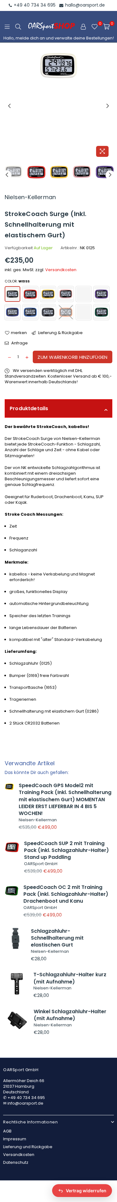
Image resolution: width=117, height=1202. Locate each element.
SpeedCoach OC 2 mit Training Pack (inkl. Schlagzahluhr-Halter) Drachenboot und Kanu (65, 894)
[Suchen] (18, 26)
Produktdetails (29, 408)
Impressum (14, 1139)
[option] (58, 106)
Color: (17, 281)
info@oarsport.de (25, 1103)
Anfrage (19, 343)
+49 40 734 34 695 (34, 5)
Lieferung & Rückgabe (60, 333)
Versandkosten (60, 270)
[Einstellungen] (83, 26)
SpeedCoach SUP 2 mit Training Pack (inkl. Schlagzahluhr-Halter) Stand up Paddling (66, 850)
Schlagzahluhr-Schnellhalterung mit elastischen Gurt (57, 938)
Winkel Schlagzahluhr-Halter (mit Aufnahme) (70, 1015)
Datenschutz (15, 1162)
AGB (7, 1131)
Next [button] (107, 106)
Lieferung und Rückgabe (27, 1147)
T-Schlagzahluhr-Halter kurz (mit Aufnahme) (69, 978)
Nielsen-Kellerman (30, 197)
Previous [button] (9, 106)
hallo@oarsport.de (84, 5)
